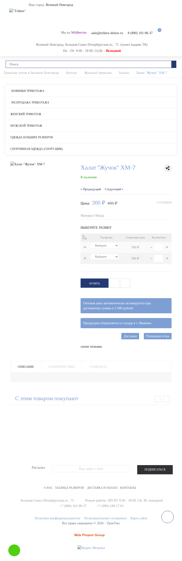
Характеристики (61, 366)
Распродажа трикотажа (30, 102)
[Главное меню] (12, 6)
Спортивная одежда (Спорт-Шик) (36, 149)
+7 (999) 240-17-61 (110, 506)
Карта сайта (139, 518)
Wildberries (78, 32)
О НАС (48, 487)
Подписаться (155, 469)
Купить (94, 283)
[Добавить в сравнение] (125, 283)
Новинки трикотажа (27, 91)
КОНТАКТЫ (128, 487)
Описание (26, 366)
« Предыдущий (91, 189)
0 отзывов (164, 202)
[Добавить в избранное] (114, 283)
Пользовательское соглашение (105, 518)
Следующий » (114, 189)
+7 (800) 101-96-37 (73, 506)
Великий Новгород (59, 5)
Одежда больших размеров (31, 137)
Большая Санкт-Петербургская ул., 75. (48, 500)
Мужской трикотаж (26, 125)
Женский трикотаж (25, 114)
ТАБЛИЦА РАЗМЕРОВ (69, 487)
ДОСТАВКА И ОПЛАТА (102, 487)
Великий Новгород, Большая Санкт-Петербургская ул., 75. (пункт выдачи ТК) (92, 44)
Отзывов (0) (98, 366)
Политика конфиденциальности (57, 518)
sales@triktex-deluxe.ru (107, 33)
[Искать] (174, 64)
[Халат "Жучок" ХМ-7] (41, 164)
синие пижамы (91, 346)
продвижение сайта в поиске (90, 536)
